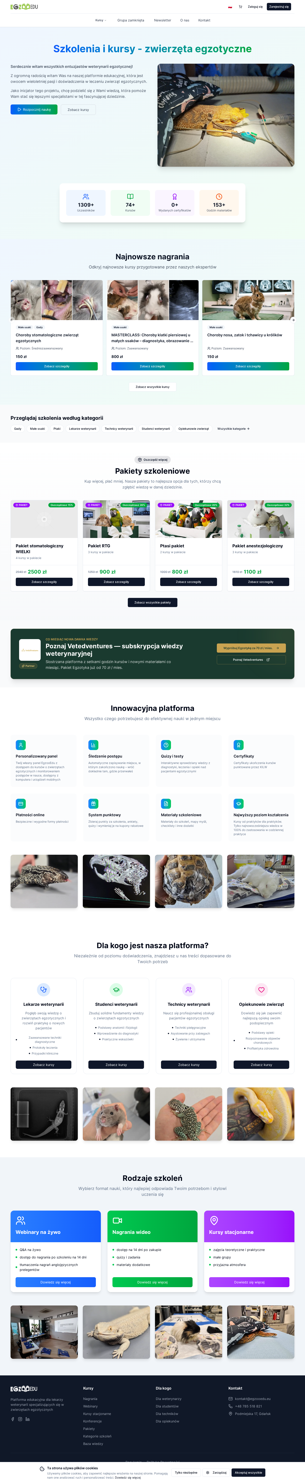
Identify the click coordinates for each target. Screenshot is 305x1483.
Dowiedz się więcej (55, 1282)
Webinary (90, 1406)
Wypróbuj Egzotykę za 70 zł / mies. (248, 648)
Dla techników (167, 1414)
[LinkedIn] (28, 1419)
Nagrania (90, 1399)
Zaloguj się (255, 6)
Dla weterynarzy (169, 1399)
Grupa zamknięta (130, 20)
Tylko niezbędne (186, 1472)
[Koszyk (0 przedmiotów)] (240, 6)
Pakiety (89, 1429)
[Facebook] (13, 1419)
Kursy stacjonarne (97, 1414)
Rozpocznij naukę (37, 109)
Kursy (99, 20)
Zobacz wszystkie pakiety (152, 602)
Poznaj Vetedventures (248, 659)
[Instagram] (20, 1419)
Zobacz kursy (78, 110)
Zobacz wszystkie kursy (153, 387)
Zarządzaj (219, 1472)
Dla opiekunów (167, 1421)
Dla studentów (167, 1406)
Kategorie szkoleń (97, 1436)
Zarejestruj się (279, 6)
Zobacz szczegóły (57, 366)
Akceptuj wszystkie (248, 1472)
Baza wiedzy (93, 1444)
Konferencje (92, 1421)
